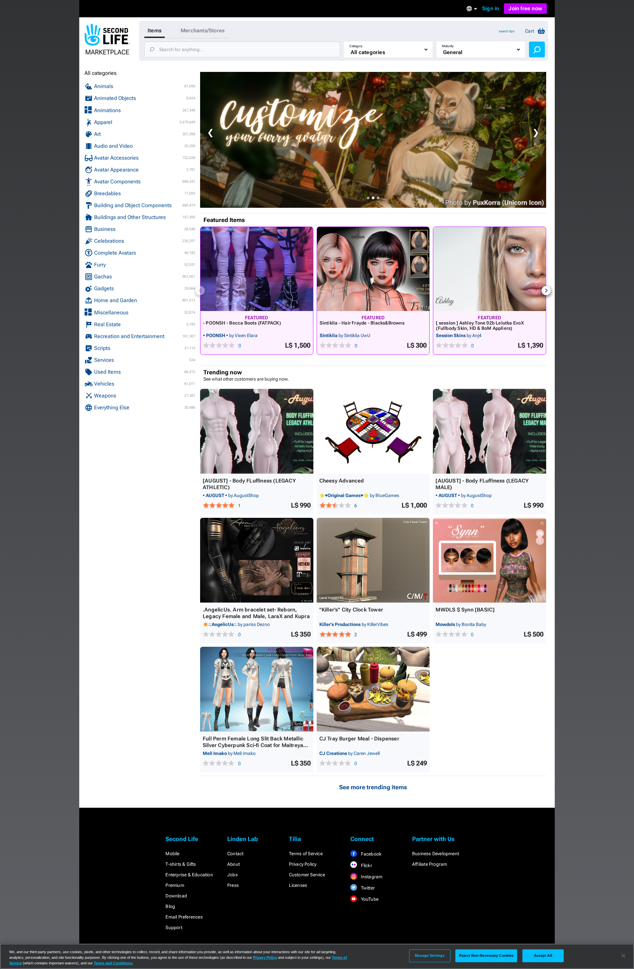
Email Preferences (183, 917)
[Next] (546, 290)
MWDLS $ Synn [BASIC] (465, 610)
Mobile (172, 853)
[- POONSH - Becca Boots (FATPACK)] (256, 269)
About (233, 864)
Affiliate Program (429, 864)
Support (173, 927)
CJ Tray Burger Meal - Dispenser (359, 738)
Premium (174, 885)
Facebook (370, 854)
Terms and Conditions (113, 963)
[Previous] (200, 290)
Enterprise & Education (189, 874)
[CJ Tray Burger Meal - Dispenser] (373, 689)
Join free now (525, 8)
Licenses (298, 885)
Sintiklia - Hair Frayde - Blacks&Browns (362, 323)
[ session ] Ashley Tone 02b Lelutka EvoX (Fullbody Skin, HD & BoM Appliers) (480, 325)
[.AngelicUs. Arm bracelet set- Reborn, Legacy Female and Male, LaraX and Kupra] (256, 560)
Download (176, 895)
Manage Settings (429, 955)
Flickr (366, 865)
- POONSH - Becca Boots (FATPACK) (242, 323)
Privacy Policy (303, 864)
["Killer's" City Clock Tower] (373, 560)
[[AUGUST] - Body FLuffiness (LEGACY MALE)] (489, 431)
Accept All (543, 955)
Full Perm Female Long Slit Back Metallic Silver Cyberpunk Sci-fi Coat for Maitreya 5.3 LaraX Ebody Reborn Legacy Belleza (253, 745)
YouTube (369, 899)
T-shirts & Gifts (180, 864)
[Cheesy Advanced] (373, 431)
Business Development (435, 853)
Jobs (232, 874)
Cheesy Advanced (341, 481)
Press (233, 885)
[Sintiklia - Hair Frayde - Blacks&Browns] (373, 269)
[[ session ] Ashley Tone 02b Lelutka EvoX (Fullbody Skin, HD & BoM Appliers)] (489, 269)
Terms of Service (306, 853)
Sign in (490, 8)
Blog (170, 906)
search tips (506, 31)
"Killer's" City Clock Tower (351, 610)
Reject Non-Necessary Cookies (486, 955)
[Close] (623, 956)
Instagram (371, 876)
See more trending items (373, 787)
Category (356, 46)
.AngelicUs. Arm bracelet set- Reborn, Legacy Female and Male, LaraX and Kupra (256, 613)
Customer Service (307, 874)
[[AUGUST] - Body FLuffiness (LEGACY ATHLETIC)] (256, 431)
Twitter (367, 888)
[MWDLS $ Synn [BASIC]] (489, 560)
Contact (235, 853)
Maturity (448, 46)
